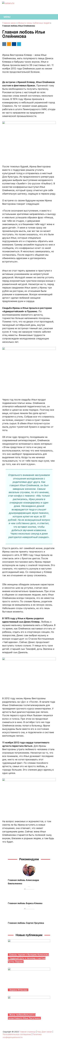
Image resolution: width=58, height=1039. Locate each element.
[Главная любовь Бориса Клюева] (29, 893)
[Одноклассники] (8, 43)
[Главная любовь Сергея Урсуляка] (29, 912)
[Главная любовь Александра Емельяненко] (29, 869)
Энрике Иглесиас (18, 989)
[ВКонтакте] (3, 43)
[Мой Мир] (13, 43)
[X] (18, 43)
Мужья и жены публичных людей (34, 23)
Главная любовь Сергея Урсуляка (26, 923)
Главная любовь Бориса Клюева (25, 903)
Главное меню (9, 23)
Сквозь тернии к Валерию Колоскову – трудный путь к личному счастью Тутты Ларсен (28, 958)
